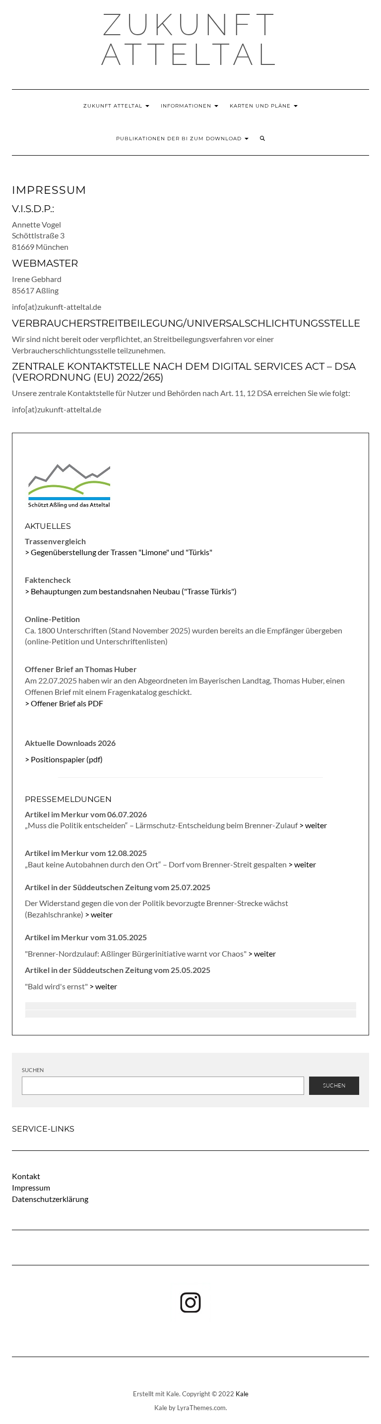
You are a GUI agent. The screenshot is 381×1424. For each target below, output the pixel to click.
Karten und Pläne (261, 106)
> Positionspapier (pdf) (64, 759)
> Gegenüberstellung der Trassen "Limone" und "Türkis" (118, 552)
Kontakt (26, 1176)
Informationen (187, 106)
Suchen (33, 1070)
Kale (242, 1394)
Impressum (31, 1187)
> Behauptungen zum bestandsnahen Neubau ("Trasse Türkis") (131, 591)
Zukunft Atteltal (190, 39)
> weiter (313, 825)
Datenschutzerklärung (50, 1198)
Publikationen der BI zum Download (180, 138)
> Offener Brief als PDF (64, 703)
